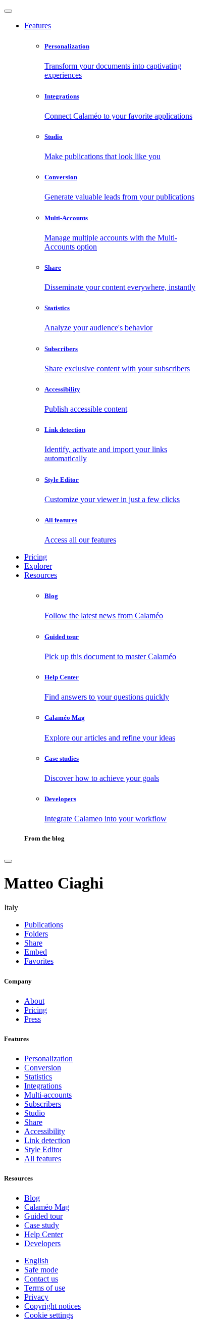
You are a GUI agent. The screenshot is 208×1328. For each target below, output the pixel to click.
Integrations (43, 1085)
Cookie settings (48, 1315)
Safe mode (41, 1269)
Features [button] (37, 25)
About (34, 1001)
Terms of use (44, 1288)
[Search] (8, 861)
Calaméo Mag (46, 1207)
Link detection (47, 1140)
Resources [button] (40, 575)
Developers (42, 1243)
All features (42, 1158)
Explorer (38, 566)
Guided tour (43, 1216)
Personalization (48, 1058)
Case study (41, 1225)
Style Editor (43, 1149)
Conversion (42, 1067)
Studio (34, 1113)
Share (33, 1122)
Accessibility (44, 1131)
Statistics (38, 1076)
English (36, 1260)
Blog (32, 1198)
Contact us (41, 1278)
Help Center (43, 1234)
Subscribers (42, 1104)
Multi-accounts (48, 1095)
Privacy (36, 1297)
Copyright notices (52, 1306)
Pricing (35, 557)
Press (32, 1019)
